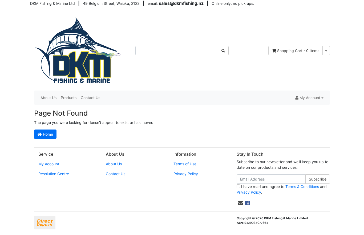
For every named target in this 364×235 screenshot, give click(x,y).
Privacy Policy (185, 173)
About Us (48, 97)
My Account (48, 164)
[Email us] (240, 203)
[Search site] (223, 50)
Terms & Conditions (302, 186)
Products (68, 97)
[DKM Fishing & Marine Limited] (78, 50)
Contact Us (90, 97)
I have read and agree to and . (282, 189)
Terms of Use (184, 164)
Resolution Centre (53, 173)
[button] (309, 98)
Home (47, 134)
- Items (298, 50)
